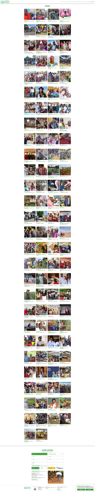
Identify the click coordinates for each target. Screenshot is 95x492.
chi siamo (62, 1)
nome (33, 456)
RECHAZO (81, 489)
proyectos (66, 1)
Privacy (39, 465)
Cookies (58, 489)
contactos (83, 1)
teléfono (50, 459)
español (88, 1)
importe (34, 462)
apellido (50, 456)
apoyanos (79, 1)
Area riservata (59, 488)
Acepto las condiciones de (35, 465)
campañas (70, 1)
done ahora (92, 1)
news (77, 1)
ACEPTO (89, 489)
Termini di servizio (59, 490)
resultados (73, 1)
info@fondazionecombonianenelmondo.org (51, 487)
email (33, 459)
